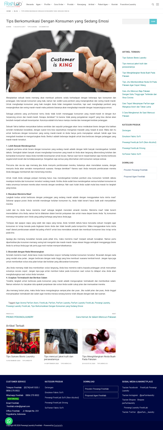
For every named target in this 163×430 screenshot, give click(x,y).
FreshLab (43, 303)
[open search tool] (153, 4)
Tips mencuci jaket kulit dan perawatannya (58, 358)
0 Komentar (44, 27)
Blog (16, 11)
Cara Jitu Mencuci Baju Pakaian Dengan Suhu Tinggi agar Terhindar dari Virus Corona (139, 94)
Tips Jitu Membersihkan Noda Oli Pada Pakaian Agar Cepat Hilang (139, 83)
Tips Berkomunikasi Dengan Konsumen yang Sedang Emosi (57, 306)
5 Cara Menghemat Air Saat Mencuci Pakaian (138, 114)
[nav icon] (157, 4)
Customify (58, 425)
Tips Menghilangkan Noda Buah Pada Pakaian (138, 74)
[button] (9, 421)
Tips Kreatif (27, 360)
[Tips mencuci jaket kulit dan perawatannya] (61, 341)
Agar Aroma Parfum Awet (27, 303)
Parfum (52, 303)
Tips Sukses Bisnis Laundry (20, 356)
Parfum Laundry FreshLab (82, 303)
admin (8, 27)
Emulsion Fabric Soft (131, 136)
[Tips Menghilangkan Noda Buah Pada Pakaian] (99, 341)
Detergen (126, 130)
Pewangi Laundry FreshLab (18, 306)
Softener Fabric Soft (131, 154)
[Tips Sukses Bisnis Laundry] (23, 341)
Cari (153, 21)
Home (8, 11)
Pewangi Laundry (102, 303)
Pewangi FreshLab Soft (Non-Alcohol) (139, 142)
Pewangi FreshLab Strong (133, 148)
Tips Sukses (32, 27)
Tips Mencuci (66, 363)
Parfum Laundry (63, 303)
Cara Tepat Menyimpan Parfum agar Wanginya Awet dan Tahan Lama (138, 105)
